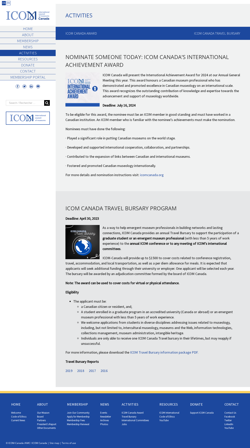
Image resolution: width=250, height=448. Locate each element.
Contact (28, 71)
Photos (104, 424)
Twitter (228, 420)
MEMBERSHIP (77, 404)
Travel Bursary (129, 416)
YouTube (164, 420)
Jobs (124, 424)
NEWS (104, 404)
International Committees (135, 420)
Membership (28, 40)
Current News (18, 420)
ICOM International (169, 412)
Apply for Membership (78, 416)
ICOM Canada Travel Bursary (217, 33)
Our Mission (43, 412)
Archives (104, 420)
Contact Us (230, 412)
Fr (8, 3)
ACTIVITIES (130, 404)
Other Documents (46, 428)
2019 (68, 370)
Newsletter (105, 416)
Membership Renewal (78, 424)
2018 (80, 370)
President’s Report (46, 424)
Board (40, 416)
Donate (28, 65)
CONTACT (231, 404)
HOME (16, 404)
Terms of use (69, 443)
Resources (28, 58)
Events (103, 412)
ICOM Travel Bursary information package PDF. (164, 352)
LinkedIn (228, 424)
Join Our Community (78, 412)
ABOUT (42, 404)
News (28, 46)
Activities (28, 52)
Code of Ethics (18, 416)
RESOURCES (168, 404)
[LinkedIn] (31, 86)
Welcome (16, 412)
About (28, 34)
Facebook (229, 416)
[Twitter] (24, 86)
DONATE (196, 404)
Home (28, 28)
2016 (104, 370)
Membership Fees (76, 420)
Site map (54, 443)
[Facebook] (18, 86)
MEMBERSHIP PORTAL (28, 77)
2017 (92, 370)
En (4, 3)
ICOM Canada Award (81, 33)
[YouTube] (38, 86)
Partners (41, 420)
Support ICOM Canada (202, 412)
